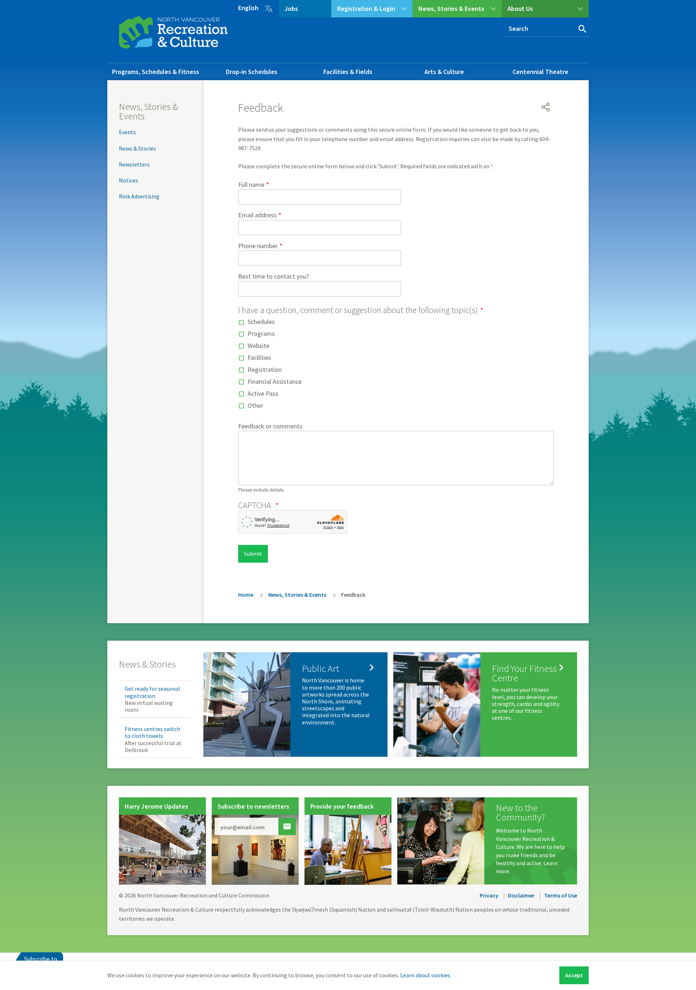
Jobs (291, 8)
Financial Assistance (275, 381)
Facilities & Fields (347, 71)
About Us (520, 8)
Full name (251, 184)
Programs (261, 333)
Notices (128, 180)
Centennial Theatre (540, 71)
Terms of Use (560, 895)
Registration (265, 369)
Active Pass (263, 393)
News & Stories (137, 148)
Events (127, 132)
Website (258, 345)
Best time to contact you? (273, 276)
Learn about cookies (425, 975)
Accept (574, 975)
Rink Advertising (139, 196)
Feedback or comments (270, 426)
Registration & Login (366, 8)
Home (245, 594)
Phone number (258, 246)
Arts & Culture (444, 71)
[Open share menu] (546, 107)
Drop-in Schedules (251, 71)
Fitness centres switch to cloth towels (152, 732)
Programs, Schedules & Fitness (155, 71)
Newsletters (134, 164)
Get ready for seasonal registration (152, 692)
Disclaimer (521, 895)
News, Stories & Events (451, 8)
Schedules (261, 321)
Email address (257, 215)
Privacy (489, 895)
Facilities (259, 357)
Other (255, 405)
